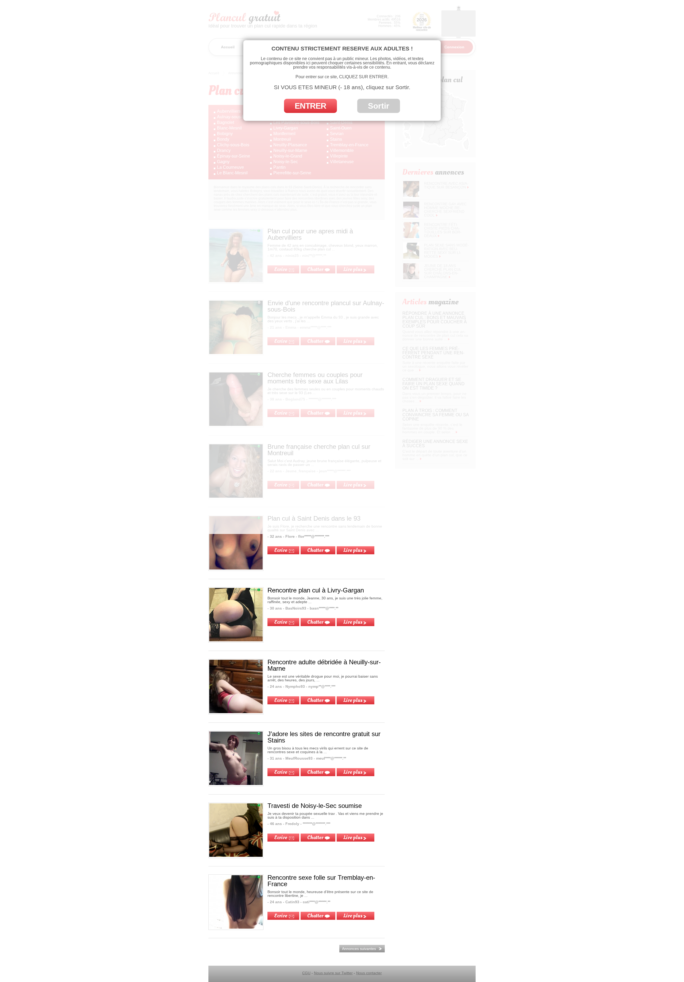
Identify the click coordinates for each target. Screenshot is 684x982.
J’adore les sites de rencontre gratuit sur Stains (323, 737)
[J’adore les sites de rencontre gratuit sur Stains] (236, 783)
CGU (306, 973)
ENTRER (310, 105)
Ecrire (280, 550)
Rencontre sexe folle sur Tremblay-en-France (321, 880)
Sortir (378, 105)
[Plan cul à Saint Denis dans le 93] (236, 568)
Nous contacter (369, 973)
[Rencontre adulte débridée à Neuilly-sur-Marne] (236, 712)
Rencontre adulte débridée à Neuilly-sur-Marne (324, 665)
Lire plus (352, 550)
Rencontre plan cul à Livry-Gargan (315, 590)
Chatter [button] (315, 550)
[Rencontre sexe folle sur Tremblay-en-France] (236, 927)
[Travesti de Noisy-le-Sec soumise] (236, 855)
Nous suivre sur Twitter (333, 973)
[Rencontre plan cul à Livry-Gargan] (236, 640)
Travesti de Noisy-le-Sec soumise (314, 805)
